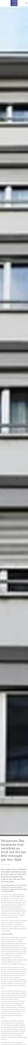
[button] (26, 3)
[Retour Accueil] (14, 3)
